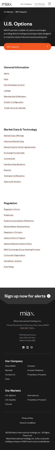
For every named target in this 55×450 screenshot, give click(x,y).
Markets (8, 370)
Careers (31, 365)
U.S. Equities (10, 399)
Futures (8, 404)
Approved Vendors (12, 181)
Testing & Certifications (14, 175)
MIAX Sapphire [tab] (13, 46)
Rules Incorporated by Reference (19, 220)
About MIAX (10, 365)
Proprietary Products (37, 374)
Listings (7, 90)
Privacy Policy (27, 418)
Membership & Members (15, 96)
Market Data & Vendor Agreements (20, 147)
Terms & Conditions (28, 422)
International (33, 395)
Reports (7, 170)
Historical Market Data (14, 141)
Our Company (26, 3)
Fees (6, 79)
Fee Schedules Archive (14, 84)
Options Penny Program (14, 237)
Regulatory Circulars (13, 232)
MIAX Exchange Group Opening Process (22, 249)
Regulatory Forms (12, 209)
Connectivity (9, 158)
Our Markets (40, 3)
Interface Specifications (14, 164)
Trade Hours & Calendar (15, 107)
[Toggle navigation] (49, 3)
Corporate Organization (14, 255)
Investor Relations (35, 370)
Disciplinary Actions (13, 260)
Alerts (6, 73)
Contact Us (10, 374)
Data (7, 378)
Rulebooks (8, 214)
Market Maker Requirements (17, 226)
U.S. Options (10, 395)
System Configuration (13, 102)
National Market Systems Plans (18, 243)
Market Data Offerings (14, 135)
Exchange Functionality (14, 152)
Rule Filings (9, 266)
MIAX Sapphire (21, 11)
